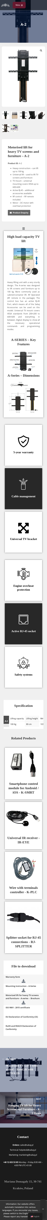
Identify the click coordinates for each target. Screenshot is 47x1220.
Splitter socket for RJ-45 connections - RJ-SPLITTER (23, 942)
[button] (41, 50)
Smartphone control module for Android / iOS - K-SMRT (23, 788)
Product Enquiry (20, 212)
